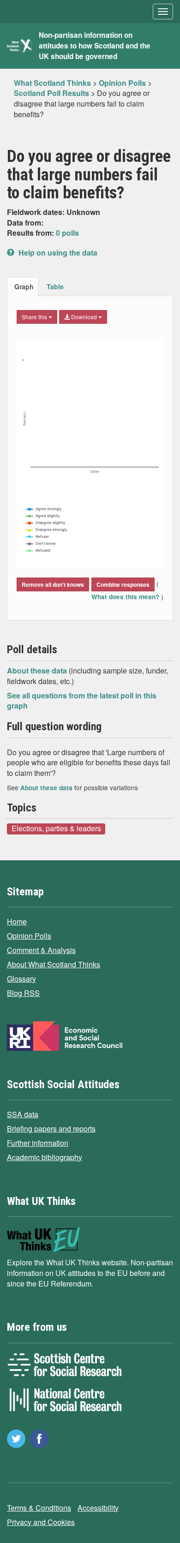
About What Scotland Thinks (53, 964)
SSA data (22, 1114)
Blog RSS (23, 993)
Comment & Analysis (41, 950)
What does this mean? (126, 596)
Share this (35, 317)
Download (84, 317)
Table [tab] (55, 286)
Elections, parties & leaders (56, 828)
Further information (37, 1143)
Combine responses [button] (123, 584)
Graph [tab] (24, 286)
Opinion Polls (29, 935)
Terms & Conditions (39, 1507)
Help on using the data (57, 252)
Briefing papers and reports (51, 1128)
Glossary (21, 978)
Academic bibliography (44, 1157)
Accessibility (98, 1507)
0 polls (67, 232)
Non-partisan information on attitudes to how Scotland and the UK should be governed (94, 45)
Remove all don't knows (53, 584)
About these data (38, 670)
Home (17, 921)
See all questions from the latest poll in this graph (81, 700)
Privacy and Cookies (41, 1522)
